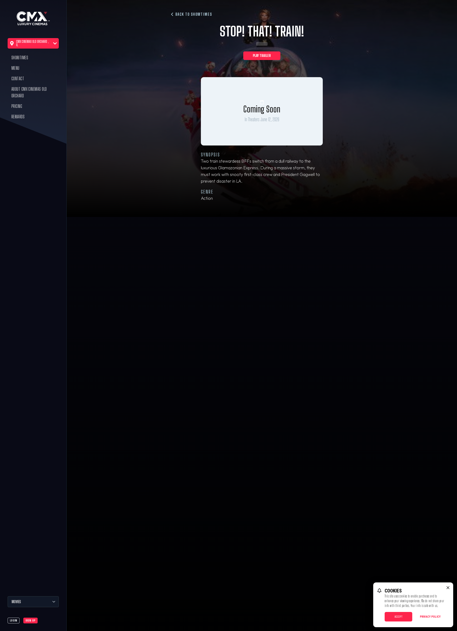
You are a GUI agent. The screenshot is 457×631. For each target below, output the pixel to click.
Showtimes (19, 57)
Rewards (18, 116)
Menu (15, 68)
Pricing (16, 106)
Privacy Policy (430, 616)
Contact (17, 78)
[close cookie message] (448, 587)
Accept (398, 616)
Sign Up (30, 620)
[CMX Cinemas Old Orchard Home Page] (33, 19)
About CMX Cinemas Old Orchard (29, 92)
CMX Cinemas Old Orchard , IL (32, 43)
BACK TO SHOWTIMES (193, 14)
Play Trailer (262, 56)
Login (13, 620)
